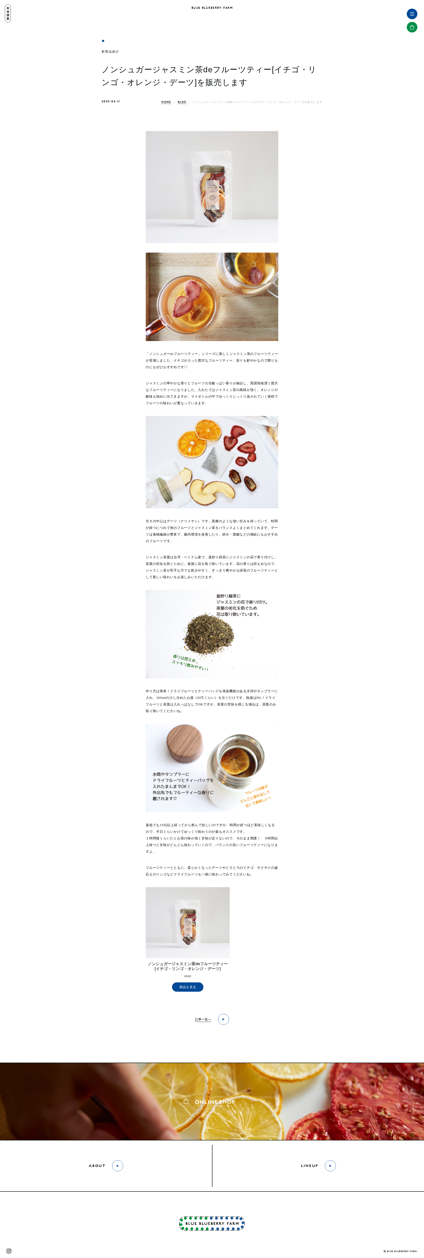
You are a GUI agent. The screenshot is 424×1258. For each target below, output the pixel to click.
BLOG (182, 102)
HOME (166, 102)
